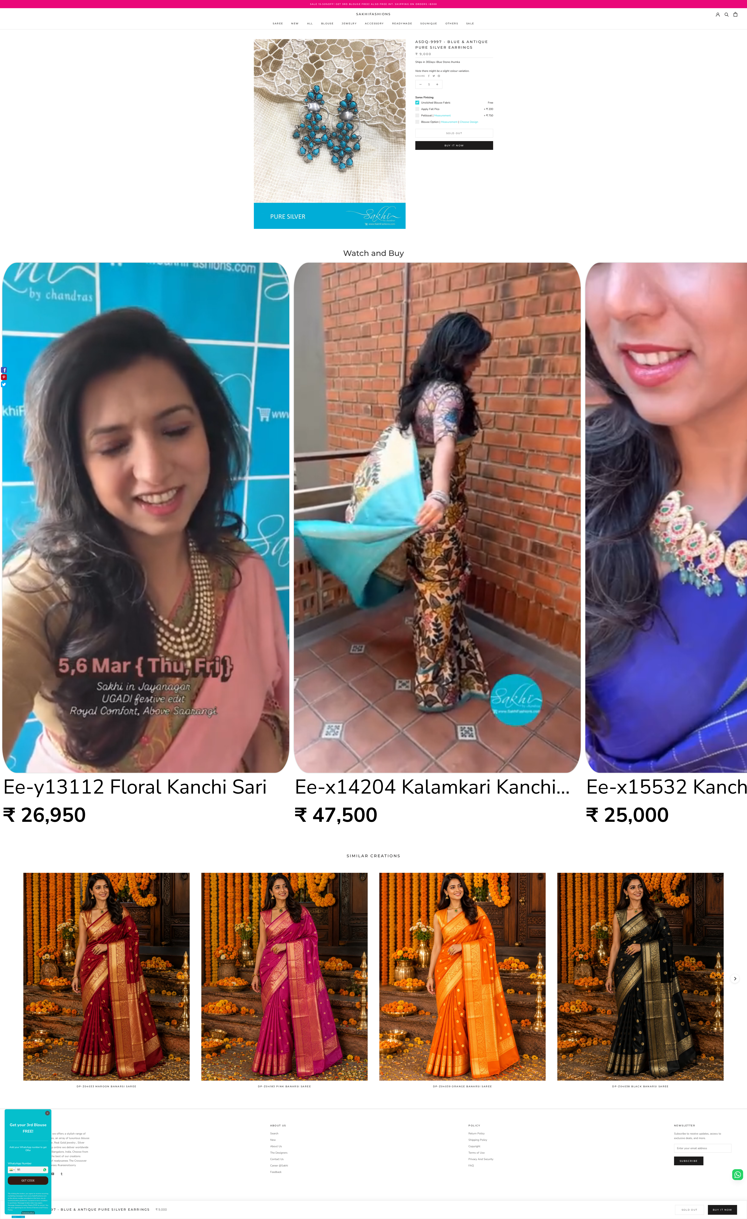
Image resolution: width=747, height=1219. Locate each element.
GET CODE (28, 1180)
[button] (11, 1170)
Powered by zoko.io (28, 1212)
